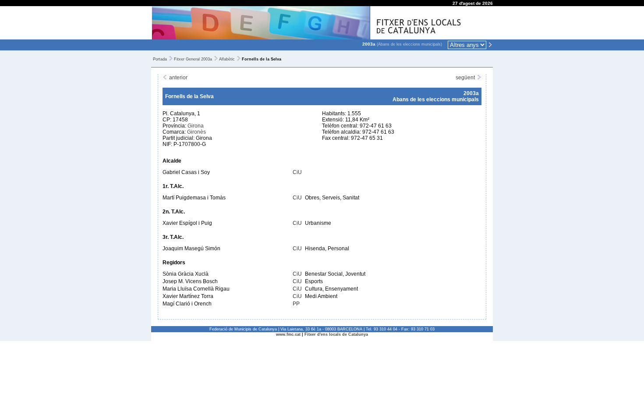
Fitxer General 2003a (193, 59)
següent (466, 78)
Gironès (196, 132)
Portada (160, 59)
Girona (196, 126)
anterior (178, 78)
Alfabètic (227, 59)
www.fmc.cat (288, 334)
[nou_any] (490, 44)
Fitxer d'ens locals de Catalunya (336, 334)
